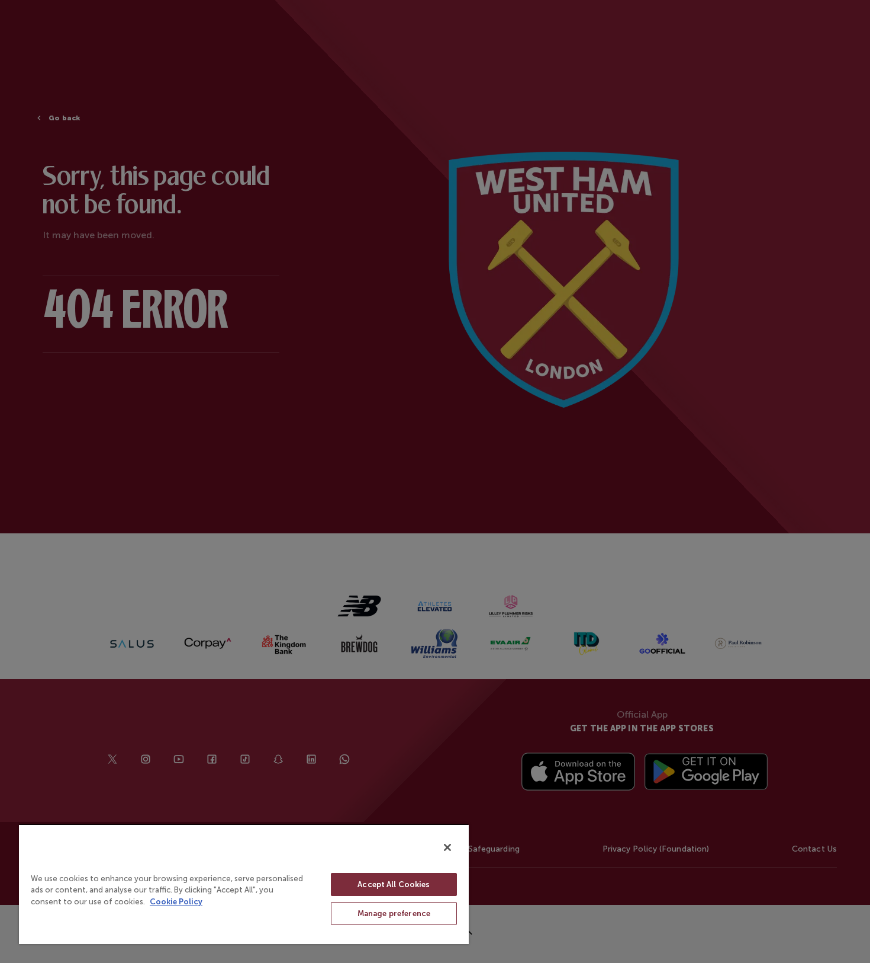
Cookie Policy (176, 901)
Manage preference (393, 913)
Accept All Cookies (393, 884)
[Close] (447, 847)
